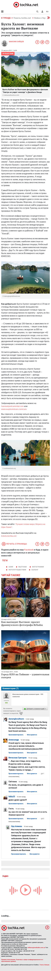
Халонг (34, 570)
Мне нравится (32, 735)
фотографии (38, 567)
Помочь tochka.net (22, 18)
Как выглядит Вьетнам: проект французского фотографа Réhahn (22, 623)
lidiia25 (12, 796)
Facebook (29, 550)
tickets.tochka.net (8, 536)
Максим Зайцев (16, 42)
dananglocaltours (16, 719)
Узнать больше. (44, 965)
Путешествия (7, 53)
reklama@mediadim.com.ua (36, 947)
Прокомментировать (16, 735)
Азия (11, 567)
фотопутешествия (17, 570)
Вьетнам (22, 567)
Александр (14, 740)
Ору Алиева (16, 826)
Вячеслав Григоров (17, 758)
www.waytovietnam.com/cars (14, 409)
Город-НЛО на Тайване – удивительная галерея (25, 676)
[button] (42, 12)
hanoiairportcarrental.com (12, 406)
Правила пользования (8, 959)
